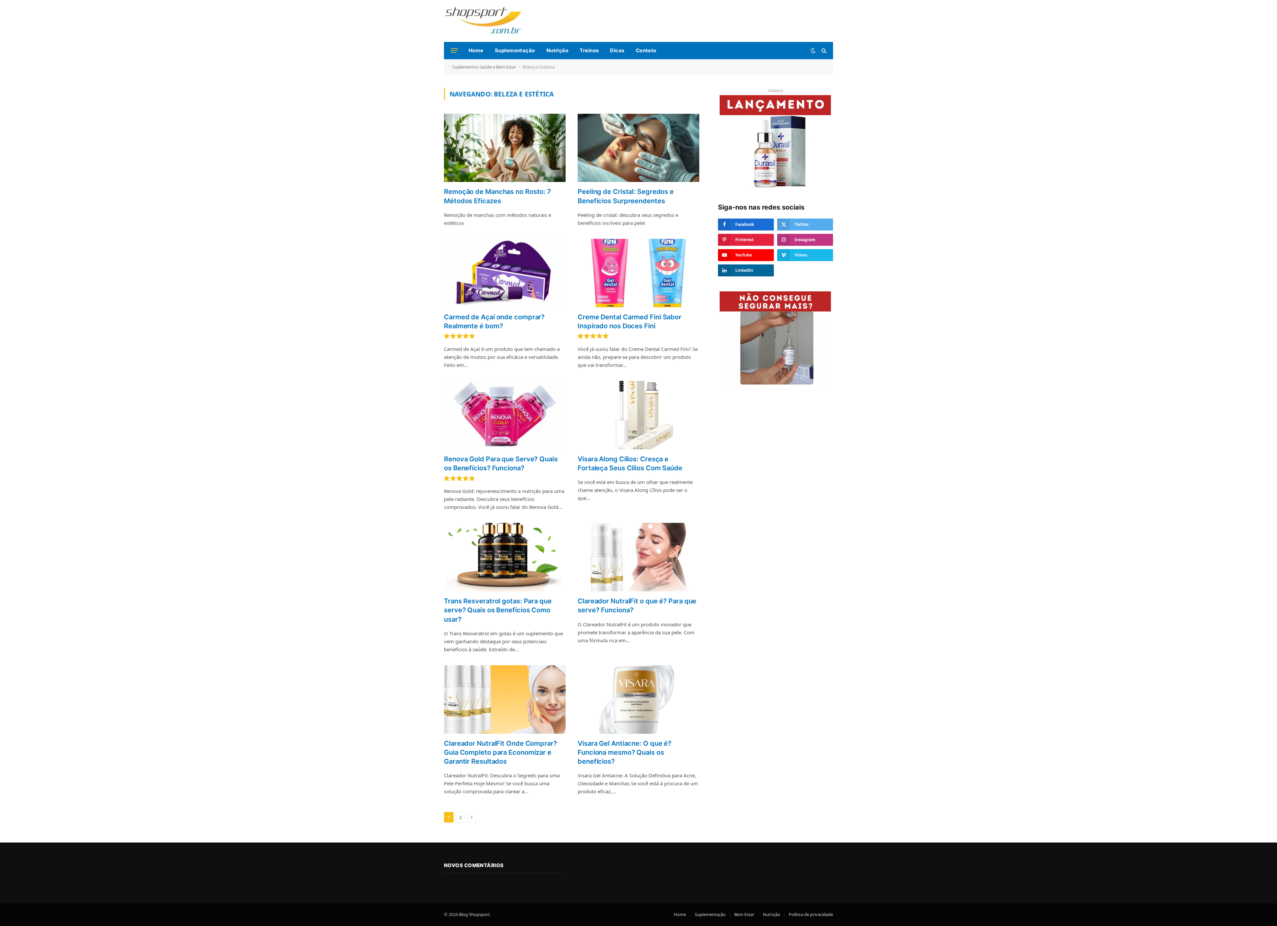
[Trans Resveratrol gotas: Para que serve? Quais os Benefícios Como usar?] (505, 557)
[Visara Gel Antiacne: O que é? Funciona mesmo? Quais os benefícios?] (638, 699)
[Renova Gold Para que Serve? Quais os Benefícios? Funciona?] (505, 415)
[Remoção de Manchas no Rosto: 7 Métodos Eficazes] (505, 148)
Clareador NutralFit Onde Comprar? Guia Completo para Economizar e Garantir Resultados (500, 752)
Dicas (617, 50)
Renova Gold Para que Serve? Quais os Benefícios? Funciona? (501, 463)
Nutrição (557, 50)
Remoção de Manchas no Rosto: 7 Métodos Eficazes (497, 196)
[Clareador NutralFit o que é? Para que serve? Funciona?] (638, 557)
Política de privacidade (811, 914)
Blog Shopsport (474, 914)
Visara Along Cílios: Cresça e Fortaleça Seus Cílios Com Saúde (630, 463)
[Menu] (454, 50)
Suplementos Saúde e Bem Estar (484, 67)
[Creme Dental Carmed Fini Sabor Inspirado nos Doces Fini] (638, 273)
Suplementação (515, 50)
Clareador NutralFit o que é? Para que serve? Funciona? (637, 605)
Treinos (589, 50)
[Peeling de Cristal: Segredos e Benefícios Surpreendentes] (638, 148)
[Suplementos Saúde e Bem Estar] (483, 21)
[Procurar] (823, 50)
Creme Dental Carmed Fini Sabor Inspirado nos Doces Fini (629, 321)
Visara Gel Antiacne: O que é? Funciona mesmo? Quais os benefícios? (624, 752)
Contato (646, 50)
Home (476, 50)
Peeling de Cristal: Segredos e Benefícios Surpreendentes (626, 196)
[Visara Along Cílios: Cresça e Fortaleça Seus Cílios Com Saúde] (638, 415)
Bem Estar (744, 914)
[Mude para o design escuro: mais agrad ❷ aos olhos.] (813, 50)
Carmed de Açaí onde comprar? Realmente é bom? (494, 321)
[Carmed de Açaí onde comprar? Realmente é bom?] (505, 273)
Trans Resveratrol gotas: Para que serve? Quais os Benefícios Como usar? (498, 610)
